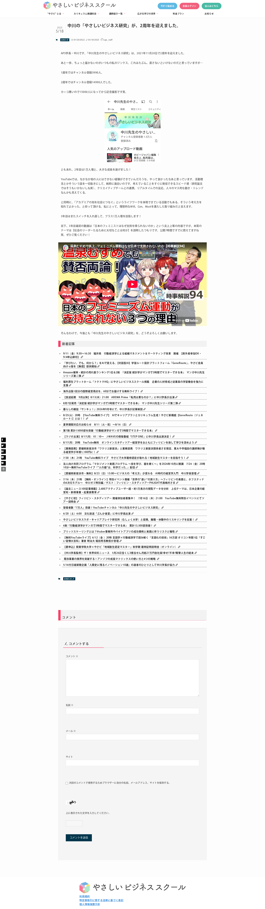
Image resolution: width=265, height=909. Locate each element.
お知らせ (209, 14)
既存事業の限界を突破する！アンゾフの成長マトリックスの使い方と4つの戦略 (110, 559)
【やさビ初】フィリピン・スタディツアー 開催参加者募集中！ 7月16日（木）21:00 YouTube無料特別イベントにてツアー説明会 (133, 500)
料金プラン (178, 14)
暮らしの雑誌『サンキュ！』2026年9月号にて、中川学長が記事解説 (103, 409)
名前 (69, 705)
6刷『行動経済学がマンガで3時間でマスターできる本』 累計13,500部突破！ (108, 525)
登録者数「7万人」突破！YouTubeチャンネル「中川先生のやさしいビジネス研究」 (112, 507)
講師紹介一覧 (117, 14)
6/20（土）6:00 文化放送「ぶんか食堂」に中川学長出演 (97, 513)
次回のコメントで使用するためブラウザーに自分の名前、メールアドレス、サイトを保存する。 (120, 783)
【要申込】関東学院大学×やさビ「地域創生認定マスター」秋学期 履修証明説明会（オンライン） (120, 547)
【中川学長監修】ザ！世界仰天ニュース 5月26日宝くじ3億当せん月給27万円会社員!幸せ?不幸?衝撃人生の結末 (129, 553)
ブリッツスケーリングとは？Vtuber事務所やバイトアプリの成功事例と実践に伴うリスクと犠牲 (119, 531)
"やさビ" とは (56, 14)
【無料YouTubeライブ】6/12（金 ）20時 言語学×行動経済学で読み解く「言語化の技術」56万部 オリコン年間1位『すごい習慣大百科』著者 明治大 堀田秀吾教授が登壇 (134, 539)
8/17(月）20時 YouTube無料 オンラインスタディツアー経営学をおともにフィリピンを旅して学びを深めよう (129, 442)
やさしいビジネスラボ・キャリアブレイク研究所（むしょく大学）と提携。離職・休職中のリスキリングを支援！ (129, 519)
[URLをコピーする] (3, 469)
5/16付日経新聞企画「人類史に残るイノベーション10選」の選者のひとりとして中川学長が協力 (119, 565)
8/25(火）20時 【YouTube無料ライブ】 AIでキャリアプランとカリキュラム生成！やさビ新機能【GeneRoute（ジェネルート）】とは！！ (133, 417)
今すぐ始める (167, 6)
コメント (72, 656)
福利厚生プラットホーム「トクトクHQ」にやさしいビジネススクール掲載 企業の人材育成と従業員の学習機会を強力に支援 (133, 383)
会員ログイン (189, 6)
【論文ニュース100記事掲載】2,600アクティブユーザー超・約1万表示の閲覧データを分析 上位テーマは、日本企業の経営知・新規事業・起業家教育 (134, 490)
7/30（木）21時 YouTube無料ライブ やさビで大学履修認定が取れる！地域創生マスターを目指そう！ (124, 458)
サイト (69, 757)
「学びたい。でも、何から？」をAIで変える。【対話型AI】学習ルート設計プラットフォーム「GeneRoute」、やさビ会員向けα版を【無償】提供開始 (133, 365)
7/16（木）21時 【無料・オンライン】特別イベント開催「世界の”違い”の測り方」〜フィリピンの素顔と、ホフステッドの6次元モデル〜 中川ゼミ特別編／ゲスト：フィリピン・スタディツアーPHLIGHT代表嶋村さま (133, 481)
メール (71, 731)
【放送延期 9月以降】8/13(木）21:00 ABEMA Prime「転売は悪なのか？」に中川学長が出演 (119, 397)
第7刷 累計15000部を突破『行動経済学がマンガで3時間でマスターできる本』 (109, 430)
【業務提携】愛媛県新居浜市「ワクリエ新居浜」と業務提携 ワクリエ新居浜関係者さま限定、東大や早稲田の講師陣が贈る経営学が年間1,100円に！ (134, 450)
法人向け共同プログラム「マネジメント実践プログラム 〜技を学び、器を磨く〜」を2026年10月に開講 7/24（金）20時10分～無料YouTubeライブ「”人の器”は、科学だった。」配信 (134, 465)
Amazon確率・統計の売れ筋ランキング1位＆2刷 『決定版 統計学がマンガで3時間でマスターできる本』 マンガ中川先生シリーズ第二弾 (134, 374)
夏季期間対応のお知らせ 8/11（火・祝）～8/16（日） (96, 424)
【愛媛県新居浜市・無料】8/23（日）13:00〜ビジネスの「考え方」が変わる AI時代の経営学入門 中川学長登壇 (130, 473)
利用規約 (84, 896)
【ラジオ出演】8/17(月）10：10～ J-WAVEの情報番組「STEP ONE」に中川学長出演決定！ (117, 436)
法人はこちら (211, 6)
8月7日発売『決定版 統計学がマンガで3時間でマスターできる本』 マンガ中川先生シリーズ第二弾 (121, 403)
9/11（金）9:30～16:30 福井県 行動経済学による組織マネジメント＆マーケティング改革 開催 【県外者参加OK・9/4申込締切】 (132, 355)
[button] (3, 440)
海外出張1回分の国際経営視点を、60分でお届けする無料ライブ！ (102, 391)
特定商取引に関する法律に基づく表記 (101, 900)
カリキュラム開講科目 (86, 14)
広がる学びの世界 (147, 14)
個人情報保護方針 (89, 904)
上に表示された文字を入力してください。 (88, 813)
